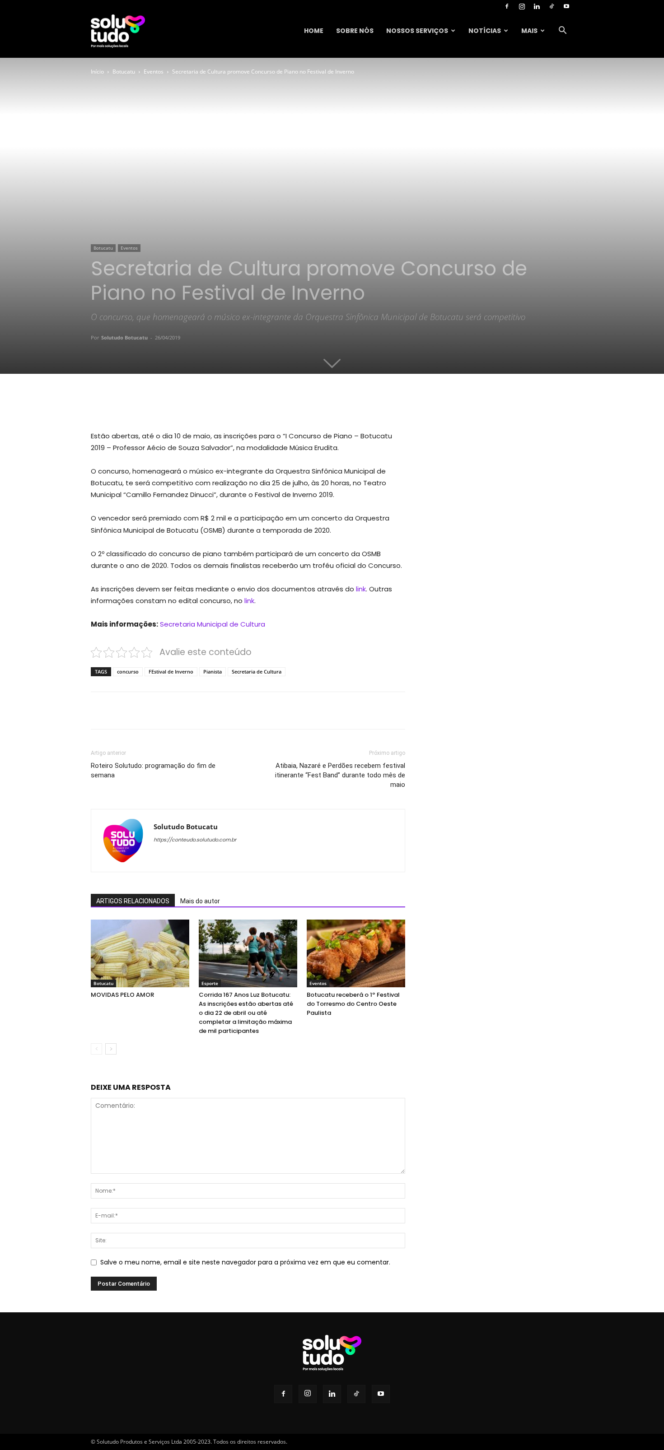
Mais (529, 30)
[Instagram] (521, 6)
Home (313, 30)
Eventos (154, 71)
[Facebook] (507, 6)
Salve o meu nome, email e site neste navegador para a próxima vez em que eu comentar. (245, 1262)
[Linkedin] (536, 6)
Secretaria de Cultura (256, 671)
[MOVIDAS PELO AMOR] (140, 953)
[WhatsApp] (215, 404)
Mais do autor (200, 901)
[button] (562, 31)
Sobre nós (355, 30)
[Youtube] (566, 6)
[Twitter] (174, 404)
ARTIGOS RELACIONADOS (132, 901)
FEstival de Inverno (171, 671)
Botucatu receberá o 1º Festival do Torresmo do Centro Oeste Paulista (353, 1003)
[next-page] (111, 1049)
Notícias (484, 30)
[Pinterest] (195, 404)
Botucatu (123, 71)
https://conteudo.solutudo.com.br (195, 839)
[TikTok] (551, 6)
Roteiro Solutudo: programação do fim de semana (153, 770)
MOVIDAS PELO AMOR (122, 994)
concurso (128, 671)
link (360, 589)
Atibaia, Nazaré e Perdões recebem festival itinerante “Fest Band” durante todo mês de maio (340, 775)
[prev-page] (96, 1049)
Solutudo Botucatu (124, 337)
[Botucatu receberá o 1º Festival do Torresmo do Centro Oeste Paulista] (356, 953)
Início (97, 71)
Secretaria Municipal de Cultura (212, 624)
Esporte (209, 983)
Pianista (212, 671)
